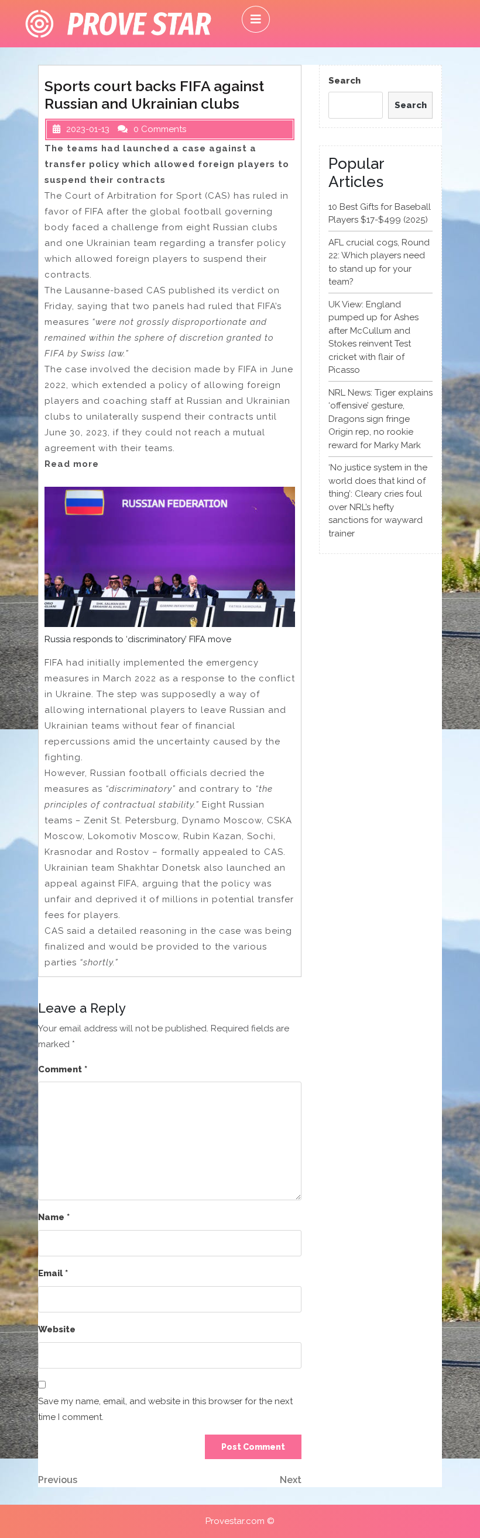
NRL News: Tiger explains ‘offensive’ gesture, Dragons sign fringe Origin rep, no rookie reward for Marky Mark (380, 419)
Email (53, 1273)
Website (57, 1329)
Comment (62, 1069)
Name (54, 1217)
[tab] (256, 19)
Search (344, 80)
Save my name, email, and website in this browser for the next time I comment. (165, 1409)
